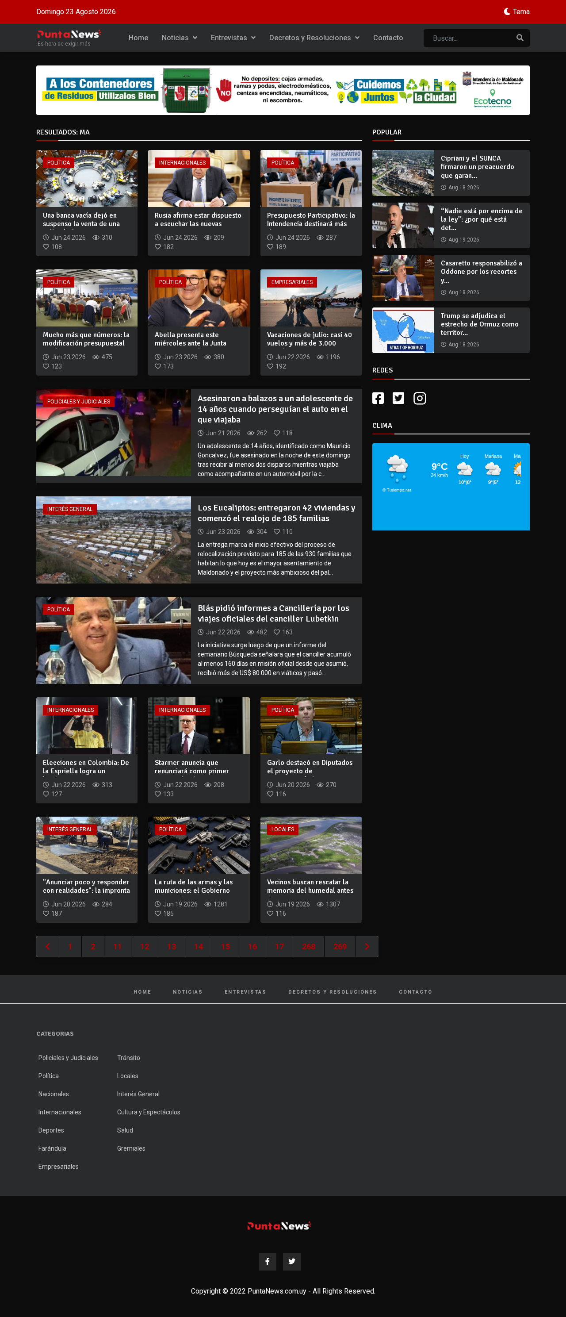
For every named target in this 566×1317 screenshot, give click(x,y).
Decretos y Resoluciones (311, 38)
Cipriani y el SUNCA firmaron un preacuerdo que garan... (477, 167)
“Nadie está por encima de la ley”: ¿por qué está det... (482, 219)
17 (279, 946)
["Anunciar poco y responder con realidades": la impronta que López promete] (87, 845)
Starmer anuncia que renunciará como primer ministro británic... (192, 771)
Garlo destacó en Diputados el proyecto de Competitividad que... (309, 771)
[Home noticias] (279, 1225)
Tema (521, 12)
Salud (125, 1130)
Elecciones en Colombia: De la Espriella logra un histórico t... (86, 771)
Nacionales (53, 1094)
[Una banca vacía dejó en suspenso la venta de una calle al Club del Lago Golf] (87, 178)
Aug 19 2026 (463, 240)
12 (144, 946)
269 (340, 946)
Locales (283, 829)
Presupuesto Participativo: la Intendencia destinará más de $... (311, 224)
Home (138, 38)
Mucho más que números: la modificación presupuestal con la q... (86, 343)
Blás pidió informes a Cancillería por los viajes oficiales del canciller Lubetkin (273, 613)
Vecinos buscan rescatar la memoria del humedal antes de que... (310, 890)
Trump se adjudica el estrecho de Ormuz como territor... (480, 324)
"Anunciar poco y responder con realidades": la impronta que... (86, 890)
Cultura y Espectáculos (148, 1112)
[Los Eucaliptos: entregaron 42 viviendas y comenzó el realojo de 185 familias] (113, 539)
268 (308, 946)
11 (117, 946)
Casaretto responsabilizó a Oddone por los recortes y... (481, 271)
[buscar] (520, 38)
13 (171, 946)
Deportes (51, 1130)
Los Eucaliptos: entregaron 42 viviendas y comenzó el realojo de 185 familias (276, 513)
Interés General (69, 509)
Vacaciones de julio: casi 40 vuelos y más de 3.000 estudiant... (309, 343)
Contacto (388, 38)
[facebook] (378, 398)
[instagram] (421, 398)
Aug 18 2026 (463, 187)
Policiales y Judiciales (78, 402)
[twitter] (398, 398)
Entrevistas (230, 38)
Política (58, 163)
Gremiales (131, 1148)
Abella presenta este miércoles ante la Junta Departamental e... (190, 343)
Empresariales (292, 282)
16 (252, 946)
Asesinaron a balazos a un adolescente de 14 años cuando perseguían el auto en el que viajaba (275, 409)
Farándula (52, 1148)
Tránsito (128, 1057)
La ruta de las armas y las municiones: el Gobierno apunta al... (194, 890)
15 (225, 946)
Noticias (176, 38)
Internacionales (182, 163)
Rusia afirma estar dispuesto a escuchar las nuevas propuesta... (198, 224)
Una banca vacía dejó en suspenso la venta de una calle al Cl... (81, 224)
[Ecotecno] (283, 90)
